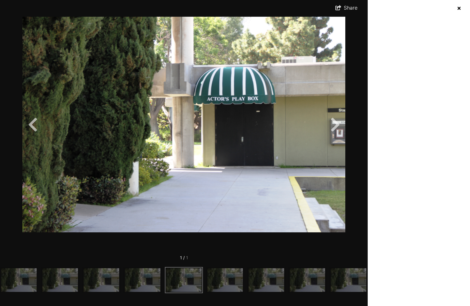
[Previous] (32, 124)
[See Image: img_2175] (19, 280)
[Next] (335, 124)
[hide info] (459, 8)
